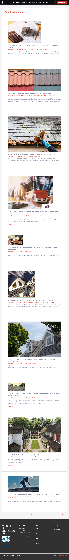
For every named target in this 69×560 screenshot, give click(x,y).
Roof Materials (25, 251)
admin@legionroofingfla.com (24, 532)
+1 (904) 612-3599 (22, 530)
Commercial (24, 2)
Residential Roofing (56, 527)
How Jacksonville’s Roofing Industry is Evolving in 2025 (30, 94)
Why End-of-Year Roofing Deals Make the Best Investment (31, 455)
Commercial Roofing (56, 529)
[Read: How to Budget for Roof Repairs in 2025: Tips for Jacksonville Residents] (15, 239)
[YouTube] (3, 526)
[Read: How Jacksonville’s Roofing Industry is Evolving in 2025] (34, 79)
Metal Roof (18, 95)
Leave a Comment (11, 49)
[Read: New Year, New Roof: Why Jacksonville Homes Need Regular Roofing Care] (34, 339)
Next (63, 514)
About (40, 2)
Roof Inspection (30, 49)
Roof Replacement (36, 49)
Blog (43, 2)
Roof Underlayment (33, 156)
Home (14, 2)
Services (37, 531)
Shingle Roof (43, 95)
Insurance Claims (19, 49)
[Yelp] (10, 526)
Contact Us (38, 540)
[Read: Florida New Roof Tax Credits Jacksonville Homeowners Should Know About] (30, 192)
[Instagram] (7, 526)
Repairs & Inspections (33, 2)
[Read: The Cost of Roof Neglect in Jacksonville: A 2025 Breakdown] (34, 134)
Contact (47, 2)
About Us (37, 533)
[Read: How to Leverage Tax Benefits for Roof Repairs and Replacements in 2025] (24, 31)
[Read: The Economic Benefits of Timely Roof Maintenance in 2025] (21, 284)
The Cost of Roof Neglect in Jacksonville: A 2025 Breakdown (32, 154)
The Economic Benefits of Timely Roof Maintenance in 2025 (31, 300)
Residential (18, 2)
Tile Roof (48, 95)
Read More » (10, 57)
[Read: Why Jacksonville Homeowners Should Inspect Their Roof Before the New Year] (16, 386)
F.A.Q (37, 535)
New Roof (24, 49)
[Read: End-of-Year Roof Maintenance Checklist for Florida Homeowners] (23, 483)
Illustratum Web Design (62, 555)
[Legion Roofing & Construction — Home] (5, 2)
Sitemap (37, 543)
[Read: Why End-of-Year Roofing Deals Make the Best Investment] (34, 434)
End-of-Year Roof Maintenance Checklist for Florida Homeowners (34, 494)
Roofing (41, 49)
